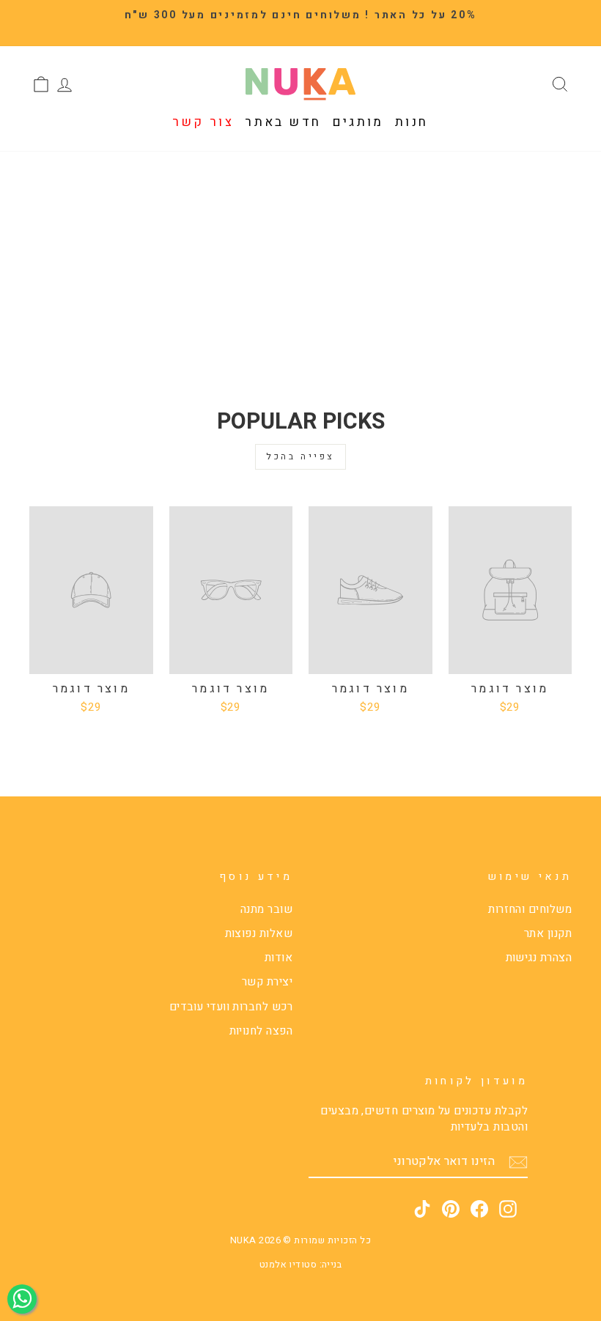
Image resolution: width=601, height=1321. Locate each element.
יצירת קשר (267, 982)
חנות (412, 122)
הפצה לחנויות (260, 1031)
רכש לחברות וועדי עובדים (230, 1007)
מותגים (358, 122)
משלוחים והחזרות (530, 909)
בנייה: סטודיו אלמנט (300, 1264)
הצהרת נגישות (539, 958)
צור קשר (203, 122)
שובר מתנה (266, 909)
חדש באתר (283, 122)
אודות (278, 958)
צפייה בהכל (300, 456)
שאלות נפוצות (258, 933)
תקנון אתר (548, 933)
